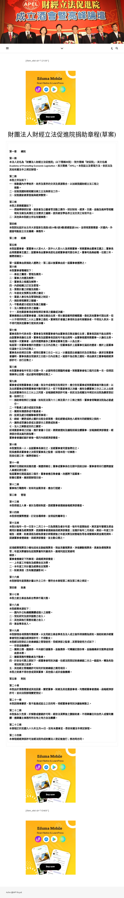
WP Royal (17, 892)
